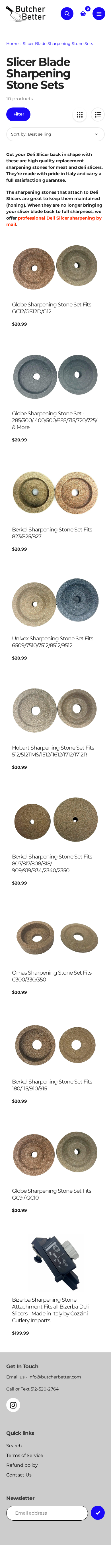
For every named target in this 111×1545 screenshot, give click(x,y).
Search (14, 1445)
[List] (98, 114)
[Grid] (80, 114)
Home (12, 43)
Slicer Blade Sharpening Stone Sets (58, 43)
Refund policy (22, 1465)
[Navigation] (98, 13)
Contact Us (19, 1475)
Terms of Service (24, 1455)
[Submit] (98, 1513)
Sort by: (18, 134)
